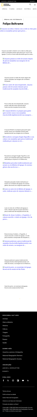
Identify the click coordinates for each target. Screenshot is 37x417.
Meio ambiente (8, 322)
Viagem (12, 8)
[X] (8, 381)
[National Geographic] (2, 5)
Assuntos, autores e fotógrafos (13, 352)
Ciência (4, 8)
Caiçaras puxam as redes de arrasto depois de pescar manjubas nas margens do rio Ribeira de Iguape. (17, 79)
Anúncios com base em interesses (12, 401)
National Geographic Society (12, 359)
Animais (19, 8)
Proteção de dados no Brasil (10, 404)
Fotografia (6, 336)
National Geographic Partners (12, 355)
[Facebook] (4, 381)
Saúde (5, 343)
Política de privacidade (9, 394)
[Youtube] (23, 381)
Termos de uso (7, 391)
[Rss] (28, 381)
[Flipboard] (18, 381)
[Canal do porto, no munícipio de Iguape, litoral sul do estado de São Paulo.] (18, 275)
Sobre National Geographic (10, 397)
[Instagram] (13, 381)
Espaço (5, 339)
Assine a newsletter (8, 1)
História (27, 8)
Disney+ (33, 1)
